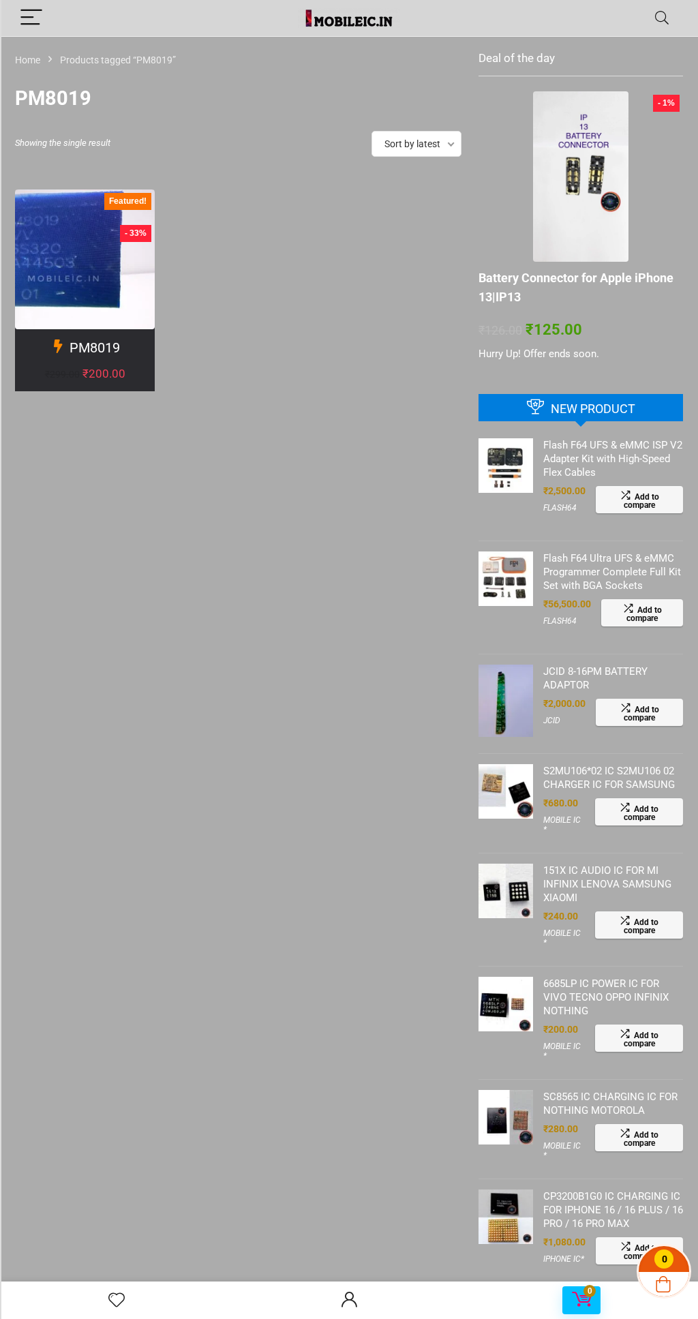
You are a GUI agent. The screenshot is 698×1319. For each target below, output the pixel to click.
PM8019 (95, 347)
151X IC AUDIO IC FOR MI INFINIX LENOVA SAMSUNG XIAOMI (607, 884)
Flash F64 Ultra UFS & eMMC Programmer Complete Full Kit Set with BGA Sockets (612, 572)
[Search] (662, 18)
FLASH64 (560, 508)
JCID (551, 720)
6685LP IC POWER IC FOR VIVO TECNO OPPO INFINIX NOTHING (606, 997)
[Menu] (31, 18)
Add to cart (85, 387)
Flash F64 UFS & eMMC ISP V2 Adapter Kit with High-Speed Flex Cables (612, 459)
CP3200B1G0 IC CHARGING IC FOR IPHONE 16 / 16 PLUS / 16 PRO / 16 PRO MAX (613, 1210)
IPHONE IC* (563, 1259)
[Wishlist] (116, 1300)
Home (27, 60)
